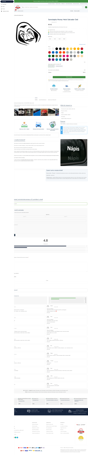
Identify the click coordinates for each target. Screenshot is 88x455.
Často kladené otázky (69, 3)
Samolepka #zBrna (21, 401)
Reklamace (63, 3)
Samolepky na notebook (52, 390)
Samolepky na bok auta (30, 392)
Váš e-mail (7, 218)
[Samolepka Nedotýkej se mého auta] (52, 398)
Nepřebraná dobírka (49, 431)
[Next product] (86, 15)
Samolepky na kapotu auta (48, 392)
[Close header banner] (86, 1)
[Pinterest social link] (84, 11)
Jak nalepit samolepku (51, 3)
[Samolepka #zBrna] (24, 399)
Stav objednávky (49, 427)
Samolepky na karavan (55, 392)
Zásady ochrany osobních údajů (51, 426)
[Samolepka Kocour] (38, 398)
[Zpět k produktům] (85, 15)
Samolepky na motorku (62, 392)
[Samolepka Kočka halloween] (66, 398)
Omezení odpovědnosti (36, 433)
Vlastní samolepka (63, 431)
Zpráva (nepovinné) (8, 222)
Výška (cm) (47, 214)
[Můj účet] (84, 7)
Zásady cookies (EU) (49, 424)
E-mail (47, 280)
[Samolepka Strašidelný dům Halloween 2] (80, 398)
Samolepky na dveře (45, 390)
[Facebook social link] (81, 11)
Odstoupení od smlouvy (83, 3)
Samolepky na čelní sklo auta (39, 392)
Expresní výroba (58, 3)
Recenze (61, 429)
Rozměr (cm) (50, 36)
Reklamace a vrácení (35, 427)
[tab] (36, 99)
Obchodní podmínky (35, 429)
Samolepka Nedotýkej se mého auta (52, 400)
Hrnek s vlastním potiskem (64, 433)
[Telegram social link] (86, 11)
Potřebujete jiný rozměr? (82, 44)
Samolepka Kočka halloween (65, 400)
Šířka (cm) (6, 214)
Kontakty (61, 424)
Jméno (5, 280)
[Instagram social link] (83, 11)
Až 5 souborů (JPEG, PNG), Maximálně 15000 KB (11, 273)
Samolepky (34, 390)
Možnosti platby (34, 426)
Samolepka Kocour (35, 400)
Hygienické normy (63, 427)
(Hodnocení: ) (54, 22)
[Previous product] (84, 15)
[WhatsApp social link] (85, 11)
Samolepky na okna (59, 390)
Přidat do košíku (69, 77)
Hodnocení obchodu (76, 3)
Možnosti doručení (35, 424)
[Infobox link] (54, 88)
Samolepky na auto (39, 390)
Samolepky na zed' (65, 390)
